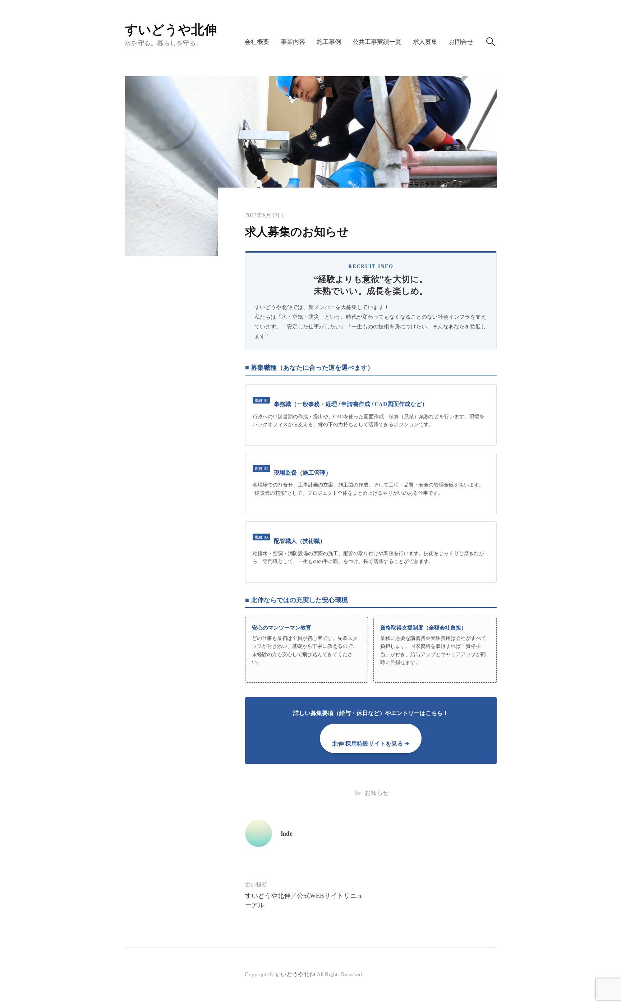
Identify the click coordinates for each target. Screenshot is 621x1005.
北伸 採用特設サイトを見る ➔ (370, 743)
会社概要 (257, 41)
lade (287, 833)
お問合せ (461, 41)
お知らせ (376, 792)
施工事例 (329, 41)
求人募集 (425, 41)
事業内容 (293, 41)
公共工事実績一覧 (377, 41)
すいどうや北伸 (171, 29)
